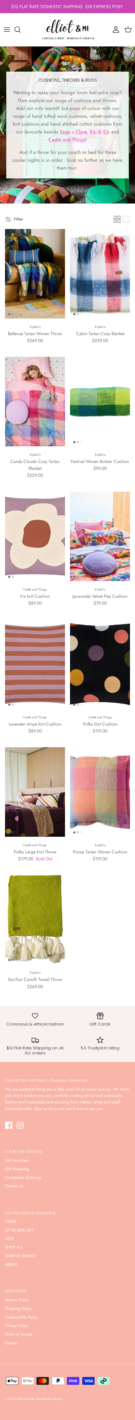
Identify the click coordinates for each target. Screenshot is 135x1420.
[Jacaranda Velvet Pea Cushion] (100, 536)
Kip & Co (100, 131)
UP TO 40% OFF (19, 1230)
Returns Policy (17, 1300)
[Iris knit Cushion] (35, 536)
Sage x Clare (73, 131)
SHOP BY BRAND (20, 1256)
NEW (9, 1239)
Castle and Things (66, 139)
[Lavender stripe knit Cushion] (35, 664)
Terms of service (19, 1334)
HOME (11, 1221)
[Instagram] (20, 1125)
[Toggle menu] (7, 29)
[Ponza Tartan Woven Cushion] (100, 792)
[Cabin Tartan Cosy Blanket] (100, 273)
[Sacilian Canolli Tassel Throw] (35, 919)
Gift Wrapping (17, 1169)
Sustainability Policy (21, 1317)
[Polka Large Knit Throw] (35, 792)
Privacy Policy (16, 1326)
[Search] (21, 29)
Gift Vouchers (17, 1160)
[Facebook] (8, 1125)
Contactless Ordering (23, 1177)
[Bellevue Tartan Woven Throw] (35, 273)
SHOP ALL (14, 1247)
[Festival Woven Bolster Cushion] (100, 401)
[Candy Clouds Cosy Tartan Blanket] (35, 401)
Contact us (14, 1186)
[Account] (114, 29)
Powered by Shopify (49, 1398)
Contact (11, 1343)
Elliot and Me (25, 1398)
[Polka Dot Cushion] (100, 664)
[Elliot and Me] (67, 29)
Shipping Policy (18, 1308)
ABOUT (11, 1264)
